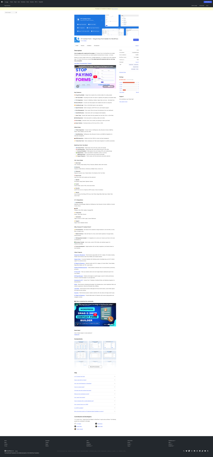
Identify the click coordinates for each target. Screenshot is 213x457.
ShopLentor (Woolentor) (79, 254)
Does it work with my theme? (80, 380)
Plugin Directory (7, 5)
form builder (133, 69)
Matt (170, 442)
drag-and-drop (135, 66)
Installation (89, 45)
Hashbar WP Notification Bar (80, 267)
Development (96, 45)
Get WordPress (208, 1)
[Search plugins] (16, 12)
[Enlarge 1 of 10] (86, 342)
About (5, 440)
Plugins (46, 444)
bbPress (171, 444)
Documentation (83, 63)
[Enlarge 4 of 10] (86, 352)
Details (76, 45)
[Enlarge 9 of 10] (114, 362)
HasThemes (100, 423)
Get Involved (130, 440)
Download (136, 39)
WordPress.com (172, 440)
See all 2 (137, 62)
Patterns (47, 445)
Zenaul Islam (79, 426)
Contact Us (76, 334)
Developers (89, 444)
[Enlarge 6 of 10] (114, 352)
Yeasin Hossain (80, 429)
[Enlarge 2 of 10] (100, 342)
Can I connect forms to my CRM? (81, 404)
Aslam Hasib (100, 426)
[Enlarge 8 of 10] (100, 362)
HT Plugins (84, 40)
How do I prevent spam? (79, 387)
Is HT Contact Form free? (79, 376)
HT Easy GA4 (77, 271)
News (5, 442)
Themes (46, 442)
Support (137, 45)
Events (129, 442)
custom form (136, 64)
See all (137, 92)
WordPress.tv (89, 445)
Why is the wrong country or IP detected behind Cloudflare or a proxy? (89, 411)
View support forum (123, 101)
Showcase (47, 440)
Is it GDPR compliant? (78, 407)
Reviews (82, 45)
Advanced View (122, 72)
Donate (129, 444)
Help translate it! (115, 8)
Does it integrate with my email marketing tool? (84, 400)
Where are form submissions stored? (81, 393)
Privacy (5, 445)
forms (137, 69)
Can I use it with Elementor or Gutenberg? (82, 383)
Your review (121, 92)
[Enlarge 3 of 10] (114, 342)
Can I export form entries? (79, 397)
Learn (88, 440)
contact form (131, 64)
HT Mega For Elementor (79, 263)
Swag (129, 445)
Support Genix (77, 259)
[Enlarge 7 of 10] (86, 362)
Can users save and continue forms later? (82, 390)
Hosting (5, 444)
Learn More (76, 63)
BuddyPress (171, 445)
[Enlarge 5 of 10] (100, 352)
